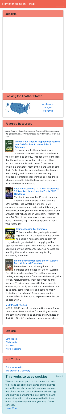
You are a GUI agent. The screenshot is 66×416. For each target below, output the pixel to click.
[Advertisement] (33, 54)
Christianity (11, 342)
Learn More (11, 408)
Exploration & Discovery (17, 370)
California (48, 110)
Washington (48, 104)
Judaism (9, 345)
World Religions (13, 348)
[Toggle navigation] (60, 4)
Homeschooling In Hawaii (18, 3)
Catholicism (11, 338)
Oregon (48, 107)
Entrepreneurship (14, 367)
